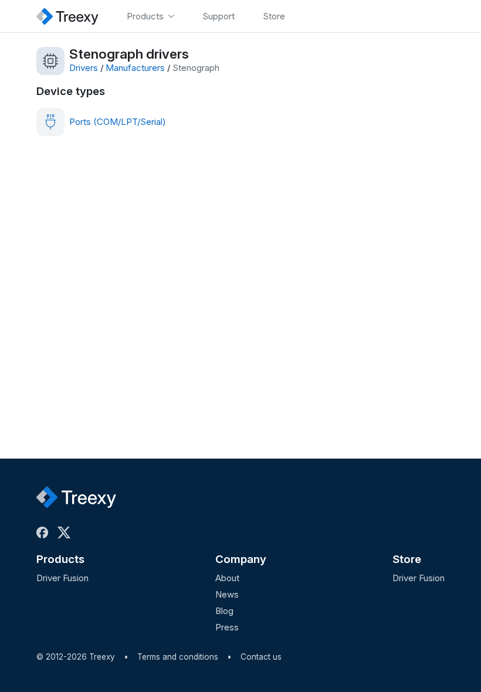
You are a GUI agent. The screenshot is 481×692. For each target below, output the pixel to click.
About (227, 578)
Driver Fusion (62, 578)
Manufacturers (135, 67)
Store (406, 559)
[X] (66, 532)
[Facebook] (44, 532)
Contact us (261, 657)
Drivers (83, 67)
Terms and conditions (177, 657)
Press (227, 627)
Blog (224, 610)
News (227, 594)
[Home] (67, 16)
